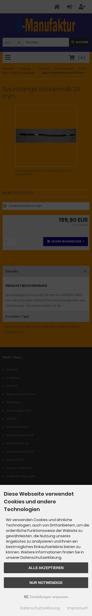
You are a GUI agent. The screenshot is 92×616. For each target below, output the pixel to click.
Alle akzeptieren (46, 568)
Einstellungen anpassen (48, 597)
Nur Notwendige (46, 583)
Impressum (77, 608)
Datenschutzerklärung (40, 608)
